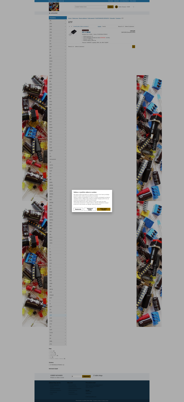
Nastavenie (78, 209)
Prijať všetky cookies (103, 209)
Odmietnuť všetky (90, 209)
